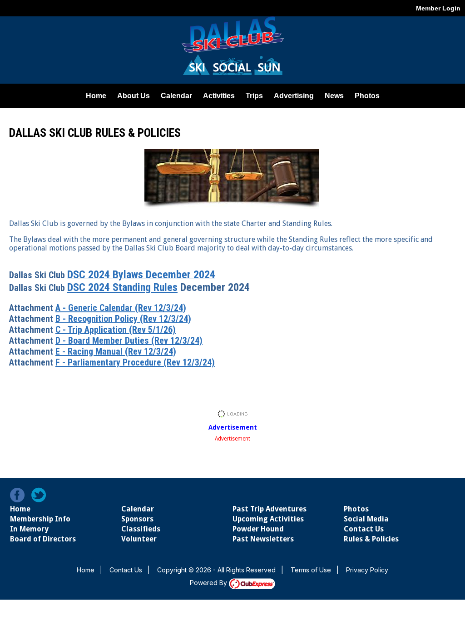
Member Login (438, 8)
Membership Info (40, 519)
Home (96, 96)
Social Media (366, 519)
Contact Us (364, 529)
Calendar (176, 96)
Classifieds (140, 529)
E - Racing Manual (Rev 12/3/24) (115, 351)
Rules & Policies (371, 539)
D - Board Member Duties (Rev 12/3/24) (129, 340)
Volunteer (139, 539)
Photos (356, 509)
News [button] (334, 96)
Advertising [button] (294, 96)
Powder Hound (258, 529)
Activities (219, 96)
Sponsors (137, 519)
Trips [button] (254, 96)
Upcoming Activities (268, 519)
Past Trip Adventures (269, 509)
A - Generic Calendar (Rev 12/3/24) (120, 307)
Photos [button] (367, 96)
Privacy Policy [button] (367, 570)
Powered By (209, 582)
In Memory (29, 529)
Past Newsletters (263, 539)
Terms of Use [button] (311, 570)
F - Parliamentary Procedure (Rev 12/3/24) (135, 362)
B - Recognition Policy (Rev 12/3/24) (123, 318)
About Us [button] (133, 96)
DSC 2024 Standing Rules (122, 287)
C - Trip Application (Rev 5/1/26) (115, 329)
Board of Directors (43, 539)
